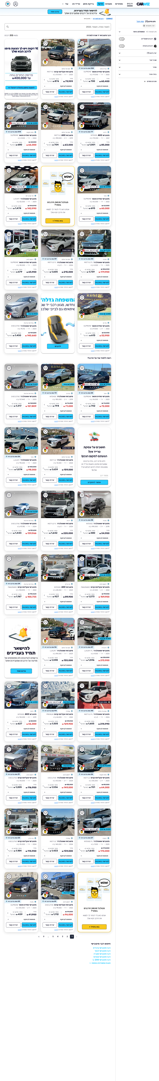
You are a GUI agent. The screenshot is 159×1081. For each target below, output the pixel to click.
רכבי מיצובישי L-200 (102, 960)
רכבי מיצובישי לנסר (103, 951)
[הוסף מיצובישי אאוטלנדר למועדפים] (8, 170)
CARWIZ (109, 18)
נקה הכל (140, 21)
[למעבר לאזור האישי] (15, 4)
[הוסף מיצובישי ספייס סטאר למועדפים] (82, 43)
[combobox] (60, 27)
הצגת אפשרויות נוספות (101, 963)
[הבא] (83, 52)
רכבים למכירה (98, 18)
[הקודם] (105, 52)
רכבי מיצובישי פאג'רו (102, 954)
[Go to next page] (39, 937)
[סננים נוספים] (145, 81)
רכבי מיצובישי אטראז (102, 957)
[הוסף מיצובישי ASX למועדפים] (82, 107)
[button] (88, 4)
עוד (66, 3)
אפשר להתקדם (94, 482)
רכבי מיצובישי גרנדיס (102, 948)
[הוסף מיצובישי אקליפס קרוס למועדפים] (45, 43)
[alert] (86, 68)
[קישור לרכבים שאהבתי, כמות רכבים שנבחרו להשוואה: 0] (7, 4)
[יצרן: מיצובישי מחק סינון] (144, 26)
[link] (94, 52)
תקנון (92, 96)
